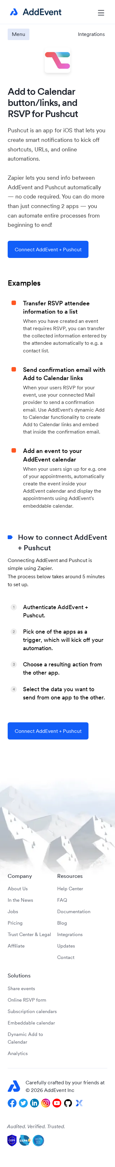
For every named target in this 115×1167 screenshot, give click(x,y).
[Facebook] (12, 1103)
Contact (65, 957)
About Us (18, 889)
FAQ (62, 900)
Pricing (15, 923)
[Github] (68, 1103)
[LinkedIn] (34, 1103)
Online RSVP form (27, 1000)
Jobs (13, 911)
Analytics (18, 1053)
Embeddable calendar (31, 1023)
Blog (62, 923)
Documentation (73, 911)
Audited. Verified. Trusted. (36, 1126)
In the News (20, 900)
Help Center (70, 889)
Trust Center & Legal (29, 934)
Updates (66, 946)
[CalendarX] (79, 1103)
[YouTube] (56, 1103)
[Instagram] (45, 1103)
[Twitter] (23, 1103)
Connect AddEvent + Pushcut (48, 249)
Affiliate (16, 946)
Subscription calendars (32, 1011)
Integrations (91, 34)
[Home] (34, 12)
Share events (21, 988)
